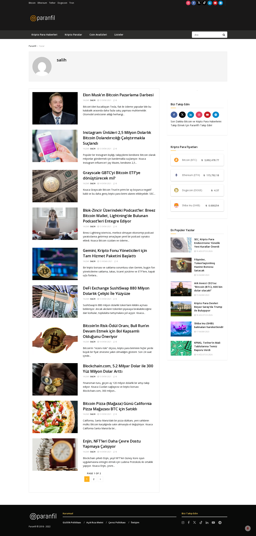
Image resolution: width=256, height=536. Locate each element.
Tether (52, 2)
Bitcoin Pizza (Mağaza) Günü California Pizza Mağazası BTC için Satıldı (117, 406)
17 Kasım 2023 (202, 331)
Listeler (118, 34)
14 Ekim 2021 (105, 183)
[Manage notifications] (248, 528)
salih (92, 100)
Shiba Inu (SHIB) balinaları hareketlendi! (208, 325)
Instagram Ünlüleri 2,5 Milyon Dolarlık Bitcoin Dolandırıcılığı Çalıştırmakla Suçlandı (117, 138)
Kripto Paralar (73, 34)
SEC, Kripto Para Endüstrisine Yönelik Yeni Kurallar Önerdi (207, 242)
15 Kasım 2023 (202, 295)
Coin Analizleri (98, 34)
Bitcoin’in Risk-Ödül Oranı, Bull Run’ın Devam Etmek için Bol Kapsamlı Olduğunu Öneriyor (116, 331)
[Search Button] (224, 35)
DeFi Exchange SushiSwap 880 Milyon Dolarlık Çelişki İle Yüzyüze (116, 290)
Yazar (42, 46)
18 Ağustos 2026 (204, 315)
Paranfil (32, 46)
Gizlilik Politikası (72, 522)
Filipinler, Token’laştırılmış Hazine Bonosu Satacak (204, 265)
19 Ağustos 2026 (204, 251)
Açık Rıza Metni (94, 522)
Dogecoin (62, 2)
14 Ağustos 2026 (204, 354)
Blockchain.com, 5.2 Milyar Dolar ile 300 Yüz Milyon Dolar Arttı (118, 368)
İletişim (135, 522)
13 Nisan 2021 (105, 261)
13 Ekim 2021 (105, 100)
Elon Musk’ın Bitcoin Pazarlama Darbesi (118, 94)
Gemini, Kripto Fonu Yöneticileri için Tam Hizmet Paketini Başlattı (115, 253)
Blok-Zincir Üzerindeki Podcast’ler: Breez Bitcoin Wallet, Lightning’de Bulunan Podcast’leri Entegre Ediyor (119, 216)
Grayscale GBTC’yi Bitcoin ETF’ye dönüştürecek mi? (111, 175)
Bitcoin (32, 2)
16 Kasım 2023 (202, 275)
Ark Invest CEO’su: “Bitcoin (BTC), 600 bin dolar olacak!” (208, 286)
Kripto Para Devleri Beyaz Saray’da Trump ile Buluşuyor (208, 306)
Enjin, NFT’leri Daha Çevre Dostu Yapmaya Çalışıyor (112, 443)
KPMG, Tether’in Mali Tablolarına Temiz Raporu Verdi (207, 346)
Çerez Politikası (117, 522)
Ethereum (42, 2)
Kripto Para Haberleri (44, 34)
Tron (71, 2)
